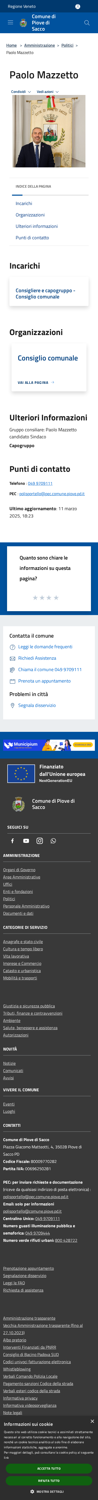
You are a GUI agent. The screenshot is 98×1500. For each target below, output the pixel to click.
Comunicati (13, 1070)
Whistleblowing (17, 1369)
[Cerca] (87, 23)
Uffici (7, 884)
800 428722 (66, 1240)
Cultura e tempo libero (23, 949)
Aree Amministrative (21, 877)
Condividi (18, 91)
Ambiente (11, 1020)
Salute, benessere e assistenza (30, 1028)
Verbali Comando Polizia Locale (30, 1376)
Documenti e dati (18, 913)
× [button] (92, 1421)
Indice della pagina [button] (33, 186)
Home (11, 45)
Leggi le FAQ (14, 1283)
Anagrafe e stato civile (23, 941)
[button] (49, 1491)
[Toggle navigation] (10, 22)
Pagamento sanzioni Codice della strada (38, 1383)
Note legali (12, 1412)
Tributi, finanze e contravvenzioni (32, 1013)
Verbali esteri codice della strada (31, 1391)
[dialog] (49, 1458)
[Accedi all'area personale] (78, 7)
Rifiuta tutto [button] (49, 1480)
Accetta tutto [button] (49, 1468)
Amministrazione (39, 45)
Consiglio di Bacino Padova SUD (31, 1354)
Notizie (9, 1063)
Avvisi (8, 1078)
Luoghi (9, 1111)
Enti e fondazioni (18, 891)
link (6, 1457)
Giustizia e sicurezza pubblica (29, 1006)
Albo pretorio (14, 1340)
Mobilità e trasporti (20, 978)
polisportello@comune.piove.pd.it (32, 1211)
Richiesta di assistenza (23, 1290)
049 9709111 (40, 483)
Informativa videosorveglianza (29, 1405)
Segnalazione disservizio (24, 1275)
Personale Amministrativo (26, 906)
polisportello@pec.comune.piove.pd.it (52, 493)
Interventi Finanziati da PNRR (29, 1347)
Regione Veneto (22, 6)
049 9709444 (37, 1233)
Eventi (9, 1104)
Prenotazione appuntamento (28, 1268)
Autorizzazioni (15, 1035)
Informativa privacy (20, 1398)
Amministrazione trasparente (29, 1318)
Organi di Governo (19, 870)
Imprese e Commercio (22, 963)
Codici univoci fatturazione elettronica (37, 1362)
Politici (67, 45)
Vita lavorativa (16, 956)
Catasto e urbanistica (22, 970)
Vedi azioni (45, 91)
